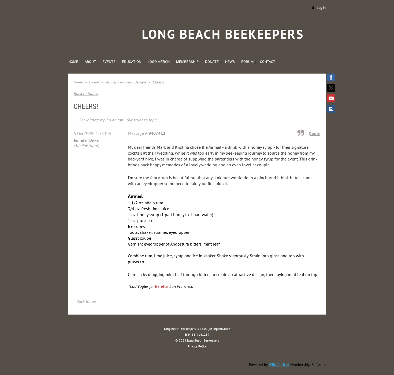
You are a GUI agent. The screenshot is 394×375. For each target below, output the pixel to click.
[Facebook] (331, 77)
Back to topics (86, 93)
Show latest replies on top (101, 120)
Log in (321, 7)
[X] (331, 88)
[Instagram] (331, 109)
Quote (314, 133)
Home (78, 82)
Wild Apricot (279, 364)
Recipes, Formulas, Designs (125, 82)
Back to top (86, 301)
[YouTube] (331, 98)
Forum (94, 82)
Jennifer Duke (86, 140)
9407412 (156, 133)
